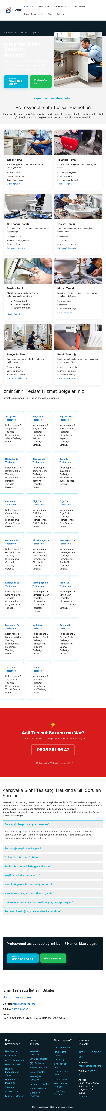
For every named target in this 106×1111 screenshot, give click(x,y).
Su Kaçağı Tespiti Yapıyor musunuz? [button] (27, 824)
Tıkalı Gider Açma (63, 1047)
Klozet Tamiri (60, 1079)
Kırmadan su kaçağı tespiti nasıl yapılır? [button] (29, 893)
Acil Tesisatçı (81, 6)
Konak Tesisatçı (38, 1088)
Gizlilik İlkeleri (12, 1091)
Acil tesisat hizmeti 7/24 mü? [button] (23, 857)
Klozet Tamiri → (64, 312)
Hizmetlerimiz (60, 6)
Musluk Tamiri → (14, 314)
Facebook (83, 1096)
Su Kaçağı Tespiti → (16, 248)
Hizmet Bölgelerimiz (33, 14)
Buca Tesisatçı (37, 1072)
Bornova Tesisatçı (39, 1067)
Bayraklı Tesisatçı (39, 1059)
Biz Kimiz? (10, 1055)
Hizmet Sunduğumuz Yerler (12, 1072)
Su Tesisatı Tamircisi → (68, 248)
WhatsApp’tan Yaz (41, 81)
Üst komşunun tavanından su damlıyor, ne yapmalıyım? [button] (39, 902)
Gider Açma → (13, 184)
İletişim (60, 14)
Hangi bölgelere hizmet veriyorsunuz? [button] (28, 884)
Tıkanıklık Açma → (65, 184)
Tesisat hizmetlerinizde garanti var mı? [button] (29, 866)
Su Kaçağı (59, 1059)
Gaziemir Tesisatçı (39, 1084)
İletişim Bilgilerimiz (14, 1096)
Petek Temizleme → (66, 378)
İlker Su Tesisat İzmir (18, 997)
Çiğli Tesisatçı (37, 1063)
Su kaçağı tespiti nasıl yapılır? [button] (23, 848)
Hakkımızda (43, 6)
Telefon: (7, 1009)
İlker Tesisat (11, 1051)
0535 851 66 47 (53, 749)
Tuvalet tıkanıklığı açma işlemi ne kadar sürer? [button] (33, 911)
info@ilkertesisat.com (23, 1004)
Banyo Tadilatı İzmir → (17, 378)
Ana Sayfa (28, 6)
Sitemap (9, 1087)
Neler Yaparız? (12, 1064)
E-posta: (7, 1004)
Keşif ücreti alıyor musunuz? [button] (22, 875)
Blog (50, 14)
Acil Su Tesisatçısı (14, 1060)
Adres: (6, 1014)
